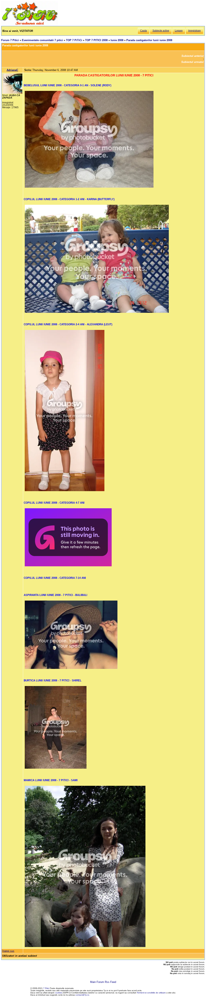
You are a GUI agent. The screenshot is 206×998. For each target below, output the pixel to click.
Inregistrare (194, 30)
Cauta (143, 30)
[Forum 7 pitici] (29, 24)
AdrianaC (12, 70)
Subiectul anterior (192, 55)
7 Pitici (46, 988)
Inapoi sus (8, 950)
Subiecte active (160, 30)
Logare (179, 30)
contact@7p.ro (82, 995)
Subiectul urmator (192, 61)
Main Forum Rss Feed (103, 981)
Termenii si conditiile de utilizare (151, 993)
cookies (58, 993)
